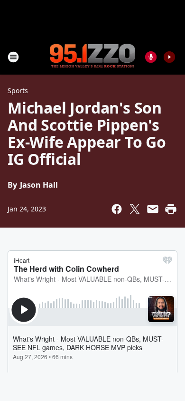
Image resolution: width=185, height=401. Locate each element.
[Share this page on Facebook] (116, 209)
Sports (18, 90)
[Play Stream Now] (169, 57)
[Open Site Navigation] (13, 57)
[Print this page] (170, 209)
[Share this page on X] (134, 209)
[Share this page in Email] (152, 209)
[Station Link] (92, 56)
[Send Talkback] (151, 57)
